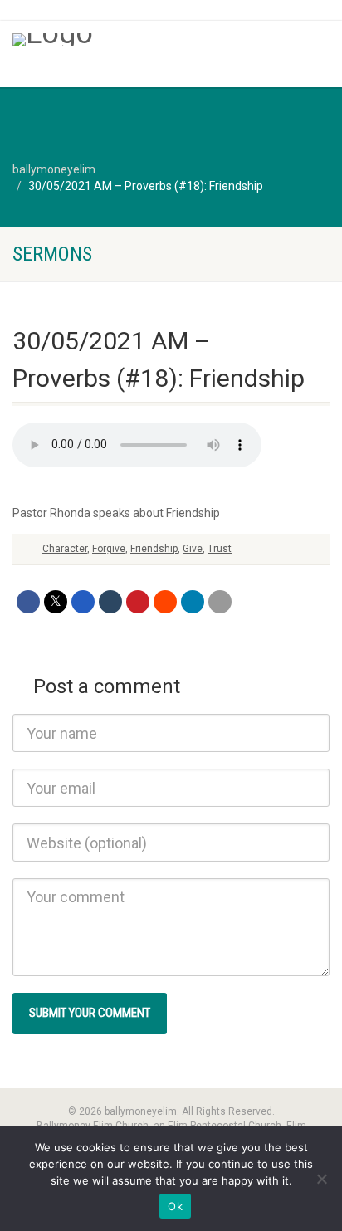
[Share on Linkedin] (192, 601)
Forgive (108, 548)
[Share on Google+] (83, 601)
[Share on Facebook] (28, 601)
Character (64, 548)
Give (193, 548)
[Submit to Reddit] (165, 601)
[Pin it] (137, 601)
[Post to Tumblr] (110, 601)
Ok (175, 1206)
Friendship (154, 548)
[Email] (220, 601)
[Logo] (114, 39)
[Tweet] (55, 601)
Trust (220, 548)
